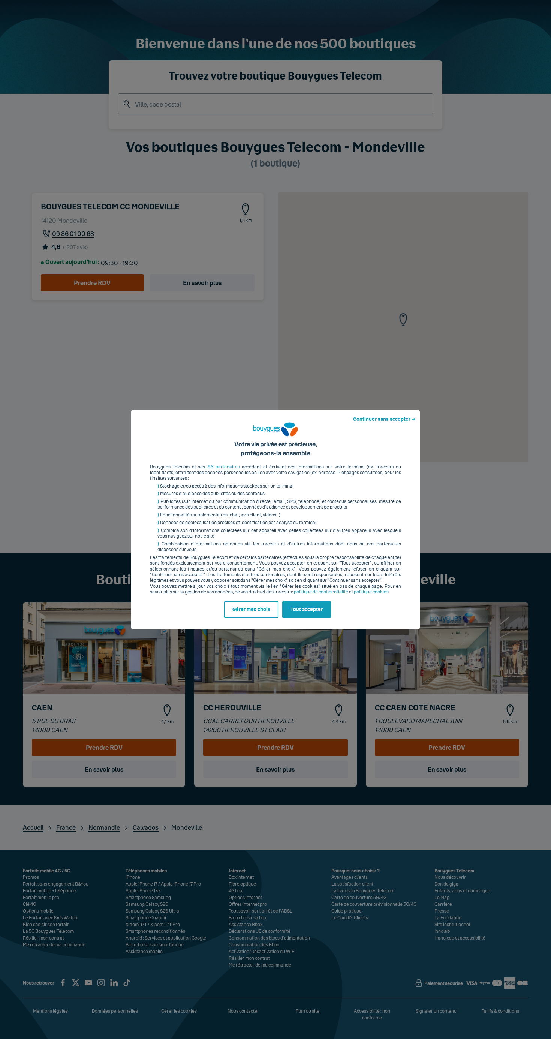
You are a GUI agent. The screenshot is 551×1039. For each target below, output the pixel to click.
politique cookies (371, 592)
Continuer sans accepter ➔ (384, 419)
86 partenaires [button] (224, 467)
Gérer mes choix (251, 610)
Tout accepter (306, 610)
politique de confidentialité (321, 592)
